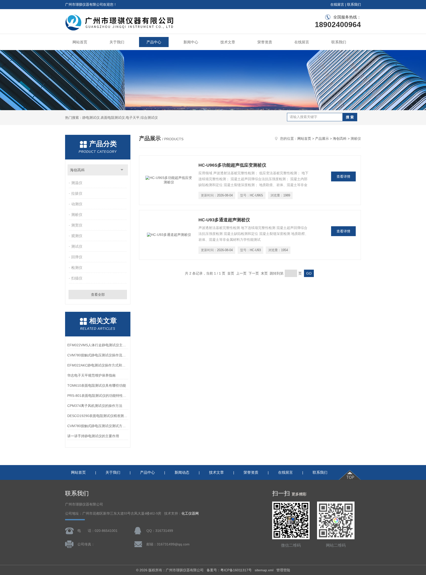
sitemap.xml (264, 570)
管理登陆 (283, 570)
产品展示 (322, 138)
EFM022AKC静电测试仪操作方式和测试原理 (97, 365)
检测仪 (76, 267)
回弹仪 (76, 257)
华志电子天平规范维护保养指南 (91, 375)
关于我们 (116, 42)
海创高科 (77, 170)
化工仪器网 (190, 513)
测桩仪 (76, 214)
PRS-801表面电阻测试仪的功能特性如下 (97, 396)
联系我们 (354, 4)
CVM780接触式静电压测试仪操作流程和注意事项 (97, 355)
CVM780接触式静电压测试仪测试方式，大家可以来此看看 (97, 426)
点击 (122, 169)
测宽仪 (76, 225)
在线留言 (337, 4)
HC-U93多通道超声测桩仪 (224, 219)
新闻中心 (190, 42)
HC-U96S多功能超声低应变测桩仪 (232, 165)
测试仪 (76, 246)
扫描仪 (76, 278)
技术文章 (227, 42)
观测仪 (76, 236)
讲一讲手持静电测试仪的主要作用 (93, 436)
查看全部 (98, 294)
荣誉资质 (264, 42)
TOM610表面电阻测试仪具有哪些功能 (96, 385)
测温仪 (76, 183)
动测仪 (76, 204)
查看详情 (343, 176)
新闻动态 (182, 472)
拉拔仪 (76, 193)
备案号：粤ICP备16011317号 (229, 570)
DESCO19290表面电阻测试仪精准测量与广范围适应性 (97, 416)
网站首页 (79, 42)
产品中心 (153, 42)
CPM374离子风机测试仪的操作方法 (94, 406)
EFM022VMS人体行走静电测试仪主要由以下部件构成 (97, 345)
